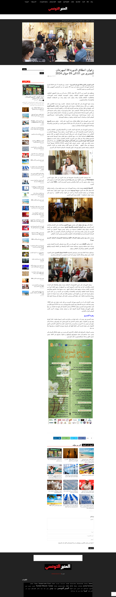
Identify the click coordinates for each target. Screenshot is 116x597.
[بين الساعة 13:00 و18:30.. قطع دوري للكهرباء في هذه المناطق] (70, 453)
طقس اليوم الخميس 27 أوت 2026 (55, 505)
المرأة (71, 588)
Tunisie (50, 586)
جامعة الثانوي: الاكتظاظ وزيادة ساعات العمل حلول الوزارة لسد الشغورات (38, 214)
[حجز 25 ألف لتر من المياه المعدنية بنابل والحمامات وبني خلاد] (70, 485)
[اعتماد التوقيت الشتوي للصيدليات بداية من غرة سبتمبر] (54, 453)
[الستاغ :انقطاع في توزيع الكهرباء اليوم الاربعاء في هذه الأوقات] (25, 188)
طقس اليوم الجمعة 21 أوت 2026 (37, 278)
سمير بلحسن (41, 100)
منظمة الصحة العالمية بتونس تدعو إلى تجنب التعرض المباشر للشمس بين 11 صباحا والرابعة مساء (87, 507)
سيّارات (72, 1)
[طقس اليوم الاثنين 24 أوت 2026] (25, 241)
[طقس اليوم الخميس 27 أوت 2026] (54, 499)
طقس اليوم (33, 588)
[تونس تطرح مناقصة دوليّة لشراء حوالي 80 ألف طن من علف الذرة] (25, 273)
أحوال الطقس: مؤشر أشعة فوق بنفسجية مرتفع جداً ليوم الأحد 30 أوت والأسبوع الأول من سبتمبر (87, 461)
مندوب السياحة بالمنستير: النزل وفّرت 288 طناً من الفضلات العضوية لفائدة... (37, 293)
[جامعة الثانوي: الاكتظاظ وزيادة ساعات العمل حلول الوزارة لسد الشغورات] (25, 214)
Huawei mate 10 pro (45, 583)
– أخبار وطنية (34, 1)
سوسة (42, 588)
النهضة (55, 588)
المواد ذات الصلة (88, 445)
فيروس (29, 588)
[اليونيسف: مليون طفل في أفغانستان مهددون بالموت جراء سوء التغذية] (25, 208)
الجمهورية (90, 588)
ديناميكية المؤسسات (44, 1)
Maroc (75, 586)
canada (67, 583)
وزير (79, 591)
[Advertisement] (86, 80)
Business (86, 583)
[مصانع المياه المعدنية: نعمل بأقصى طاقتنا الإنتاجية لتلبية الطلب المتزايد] (70, 469)
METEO (71, 586)
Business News (73, 583)
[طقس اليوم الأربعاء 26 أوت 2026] (25, 201)
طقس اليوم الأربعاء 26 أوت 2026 (37, 200)
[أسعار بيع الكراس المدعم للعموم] (86, 469)
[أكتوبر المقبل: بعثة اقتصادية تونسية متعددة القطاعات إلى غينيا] (25, 182)
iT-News (36, 583)
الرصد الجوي (86, 588)
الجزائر (26, 586)
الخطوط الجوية (66, 1)
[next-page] (90, 511)
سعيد (45, 588)
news (67, 586)
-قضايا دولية (78, 1)
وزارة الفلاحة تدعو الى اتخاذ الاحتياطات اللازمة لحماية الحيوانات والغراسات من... (37, 194)
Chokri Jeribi (62, 583)
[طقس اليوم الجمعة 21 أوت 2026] (25, 280)
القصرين (78, 588)
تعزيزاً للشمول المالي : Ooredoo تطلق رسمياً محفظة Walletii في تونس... (37, 122)
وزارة (82, 591)
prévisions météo (61, 586)
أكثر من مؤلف (77, 445)
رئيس (47, 588)
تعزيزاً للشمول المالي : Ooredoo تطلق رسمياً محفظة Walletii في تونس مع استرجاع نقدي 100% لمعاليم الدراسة (55, 476)
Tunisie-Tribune (41, 585)
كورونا (85, 590)
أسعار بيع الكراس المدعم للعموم (88, 475)
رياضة (92, 1)
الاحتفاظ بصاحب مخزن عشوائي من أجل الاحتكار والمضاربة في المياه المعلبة (37, 168)
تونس (51, 588)
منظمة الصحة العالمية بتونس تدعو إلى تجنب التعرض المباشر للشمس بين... (37, 175)
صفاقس (38, 588)
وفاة (76, 590)
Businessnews (80, 583)
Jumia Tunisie (87, 586)
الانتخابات (33, 586)
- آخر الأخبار (88, 20)
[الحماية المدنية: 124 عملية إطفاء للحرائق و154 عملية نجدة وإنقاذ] (25, 234)
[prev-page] (92, 511)
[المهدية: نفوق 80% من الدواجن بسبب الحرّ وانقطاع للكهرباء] (54, 485)
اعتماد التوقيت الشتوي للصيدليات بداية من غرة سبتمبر (34, 97)
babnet (90, 583)
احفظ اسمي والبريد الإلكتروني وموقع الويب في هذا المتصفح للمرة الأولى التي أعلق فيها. (75, 542)
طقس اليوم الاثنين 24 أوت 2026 (37, 239)
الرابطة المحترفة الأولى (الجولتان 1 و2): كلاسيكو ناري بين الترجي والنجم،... (37, 247)
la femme (80, 586)
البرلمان (29, 586)
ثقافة (88, 1)
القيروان (74, 588)
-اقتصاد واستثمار (53, 1)
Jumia (31, 583)
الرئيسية (27, 1)
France (53, 583)
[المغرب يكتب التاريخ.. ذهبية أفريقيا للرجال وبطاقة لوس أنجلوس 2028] (25, 221)
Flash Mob (57, 583)
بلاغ (48, 76)
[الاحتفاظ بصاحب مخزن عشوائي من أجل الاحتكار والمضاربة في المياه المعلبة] (70, 499)
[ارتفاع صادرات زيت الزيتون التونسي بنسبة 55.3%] (25, 254)
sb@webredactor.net (56, 573)
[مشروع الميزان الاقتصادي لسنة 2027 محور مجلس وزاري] (25, 286)
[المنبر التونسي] (58, 9)
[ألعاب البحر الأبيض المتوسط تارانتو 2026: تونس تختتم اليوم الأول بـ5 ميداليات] (25, 228)
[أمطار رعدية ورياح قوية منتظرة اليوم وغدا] (25, 260)
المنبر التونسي (63, 588)
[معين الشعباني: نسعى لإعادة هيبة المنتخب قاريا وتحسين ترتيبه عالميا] (86, 485)
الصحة (83, 1)
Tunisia (55, 586)
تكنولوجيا (59, 1)
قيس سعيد (90, 591)
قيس (26, 588)
